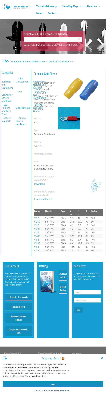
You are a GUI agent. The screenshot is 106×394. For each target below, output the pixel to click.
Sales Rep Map (70, 6)
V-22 (36, 218)
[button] (101, 358)
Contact (52, 13)
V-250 (37, 221)
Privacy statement (62, 390)
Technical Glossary (46, 6)
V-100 (37, 250)
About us (92, 6)
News (39, 13)
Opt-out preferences (43, 390)
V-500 (37, 243)
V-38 (36, 232)
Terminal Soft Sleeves (59, 61)
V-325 (37, 228)
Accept (53, 384)
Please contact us (43, 199)
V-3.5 (36, 225)
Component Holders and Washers (27, 61)
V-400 (37, 236)
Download (39, 183)
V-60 (36, 246)
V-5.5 (36, 239)
